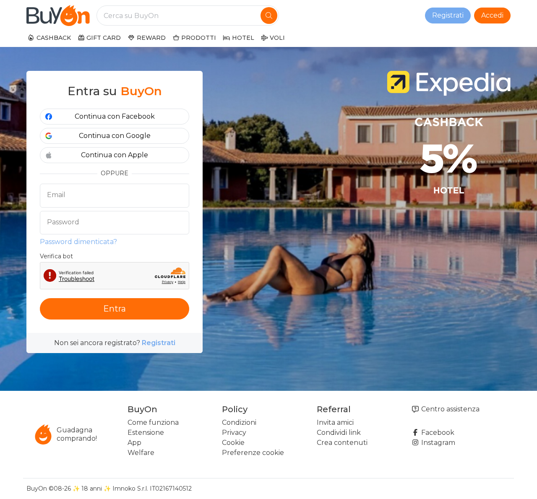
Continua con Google (115, 136)
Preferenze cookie (253, 453)
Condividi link (339, 433)
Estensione (146, 433)
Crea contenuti (342, 443)
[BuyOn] (58, 15)
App (134, 443)
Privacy (234, 433)
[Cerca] (269, 15)
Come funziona (153, 422)
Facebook (437, 433)
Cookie (233, 443)
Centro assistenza (450, 409)
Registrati (448, 15)
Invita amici (335, 422)
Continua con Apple (114, 155)
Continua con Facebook (115, 116)
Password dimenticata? (78, 242)
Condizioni (239, 422)
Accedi (492, 15)
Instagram (437, 443)
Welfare (141, 453)
